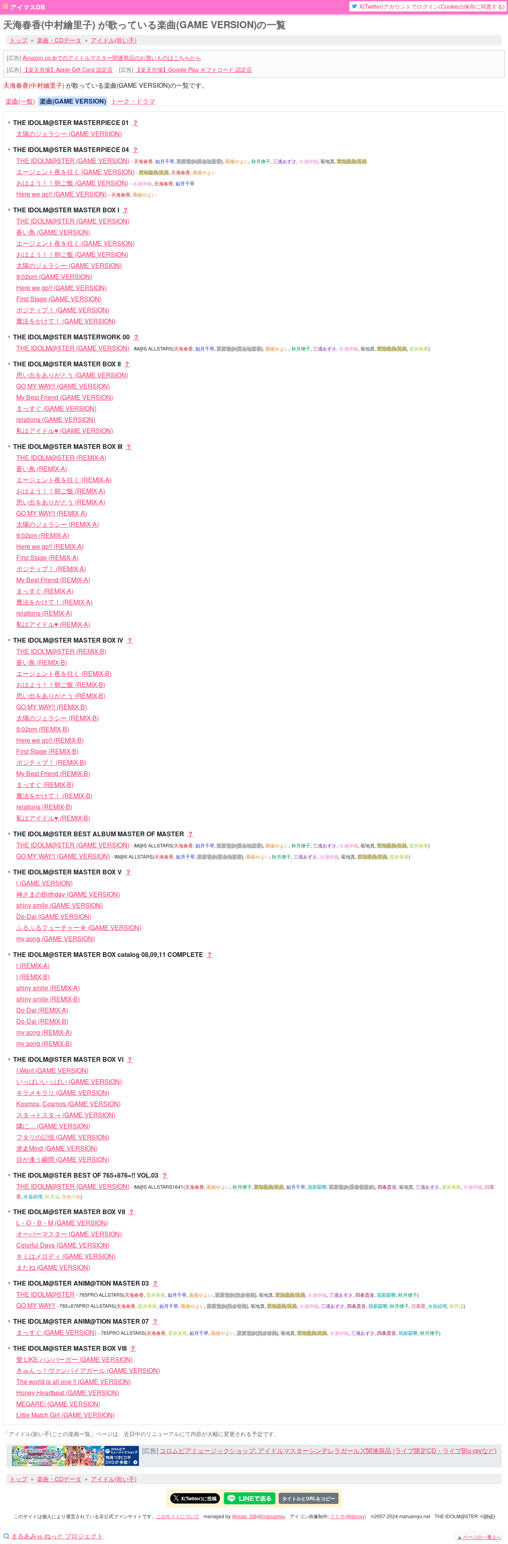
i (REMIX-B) (33, 976)
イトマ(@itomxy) (348, 1516)
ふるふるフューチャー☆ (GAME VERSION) (78, 927)
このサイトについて (177, 1516)
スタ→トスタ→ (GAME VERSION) (65, 1114)
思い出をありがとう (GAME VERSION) (72, 374)
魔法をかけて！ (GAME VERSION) (65, 320)
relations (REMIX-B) (44, 806)
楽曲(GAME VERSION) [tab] (73, 101)
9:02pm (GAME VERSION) (54, 276)
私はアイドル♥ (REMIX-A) (53, 624)
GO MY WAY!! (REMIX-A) (51, 513)
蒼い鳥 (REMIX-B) (41, 662)
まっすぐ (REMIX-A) (44, 590)
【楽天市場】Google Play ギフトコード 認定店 (193, 69)
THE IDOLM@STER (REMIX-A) (61, 457)
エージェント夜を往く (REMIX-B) (64, 673)
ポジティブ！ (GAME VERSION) (62, 309)
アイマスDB (27, 7)
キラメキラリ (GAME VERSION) (62, 1092)
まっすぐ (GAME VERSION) (56, 408)
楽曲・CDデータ (59, 40)
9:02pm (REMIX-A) (42, 535)
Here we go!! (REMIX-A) (50, 546)
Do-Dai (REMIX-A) (42, 1010)
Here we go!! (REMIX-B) (50, 740)
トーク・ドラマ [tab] (133, 101)
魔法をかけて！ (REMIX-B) (54, 795)
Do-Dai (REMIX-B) (42, 1021)
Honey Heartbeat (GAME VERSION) (67, 1392)
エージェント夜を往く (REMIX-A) (64, 479)
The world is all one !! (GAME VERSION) (73, 1381)
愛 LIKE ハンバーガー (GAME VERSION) (74, 1359)
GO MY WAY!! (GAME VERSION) (63, 386)
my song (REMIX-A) (44, 1032)
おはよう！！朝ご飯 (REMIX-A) (60, 490)
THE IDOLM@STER (45, 1294)
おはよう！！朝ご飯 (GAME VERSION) (72, 182)
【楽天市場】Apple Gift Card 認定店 (68, 69)
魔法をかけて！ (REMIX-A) (54, 601)
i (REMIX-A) (33, 965)
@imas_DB (244, 1516)
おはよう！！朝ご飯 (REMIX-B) (60, 684)
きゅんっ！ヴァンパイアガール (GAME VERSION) (88, 1370)
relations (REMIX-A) (44, 613)
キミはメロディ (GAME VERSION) (65, 1256)
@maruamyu (271, 1516)
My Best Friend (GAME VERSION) (64, 397)
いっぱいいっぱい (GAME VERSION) (69, 1081)
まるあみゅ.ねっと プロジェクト (57, 1536)
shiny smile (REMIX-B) (48, 998)
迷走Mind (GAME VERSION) (57, 1148)
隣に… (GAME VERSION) (53, 1125)
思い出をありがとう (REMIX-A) (60, 501)
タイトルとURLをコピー (308, 1498)
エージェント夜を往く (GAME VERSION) (75, 171)
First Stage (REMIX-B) (47, 751)
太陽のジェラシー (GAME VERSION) (69, 133)
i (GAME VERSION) (44, 883)
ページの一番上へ (479, 1536)
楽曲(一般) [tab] (20, 101)
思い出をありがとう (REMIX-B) (60, 695)
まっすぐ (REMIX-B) (44, 784)
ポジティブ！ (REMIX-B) (51, 762)
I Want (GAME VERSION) (52, 1070)
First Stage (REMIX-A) (47, 557)
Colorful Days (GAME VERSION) (63, 1244)
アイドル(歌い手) (114, 40)
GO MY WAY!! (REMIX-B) (51, 706)
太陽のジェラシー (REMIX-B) (57, 717)
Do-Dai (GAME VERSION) (53, 916)
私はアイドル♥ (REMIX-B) (53, 817)
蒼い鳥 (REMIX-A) (41, 468)
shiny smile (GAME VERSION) (59, 905)
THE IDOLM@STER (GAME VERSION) (72, 160)
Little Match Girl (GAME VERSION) (65, 1414)
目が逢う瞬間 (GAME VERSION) (62, 1159)
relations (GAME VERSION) (55, 419)
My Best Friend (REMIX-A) (53, 579)
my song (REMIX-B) (44, 1043)
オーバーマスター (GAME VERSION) (69, 1233)
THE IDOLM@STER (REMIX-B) (61, 651)
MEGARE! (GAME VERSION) (58, 1403)
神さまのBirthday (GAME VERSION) (68, 894)
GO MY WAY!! (35, 1305)
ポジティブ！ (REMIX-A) (51, 568)
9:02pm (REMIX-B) (42, 728)
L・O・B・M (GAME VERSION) (62, 1222)
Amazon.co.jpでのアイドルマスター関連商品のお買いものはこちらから (112, 58)
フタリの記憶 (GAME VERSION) (62, 1137)
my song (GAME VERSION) (55, 938)
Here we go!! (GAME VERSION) (61, 193)
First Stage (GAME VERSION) (59, 298)
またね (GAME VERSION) (53, 1267)
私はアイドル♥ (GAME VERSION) (64, 430)
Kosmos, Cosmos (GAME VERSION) (68, 1103)
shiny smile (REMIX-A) (48, 987)
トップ (18, 40)
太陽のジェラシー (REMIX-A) (57, 524)
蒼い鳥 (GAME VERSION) (53, 232)
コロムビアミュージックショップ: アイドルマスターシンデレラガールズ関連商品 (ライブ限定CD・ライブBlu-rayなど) (328, 1450)
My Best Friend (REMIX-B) (53, 773)
